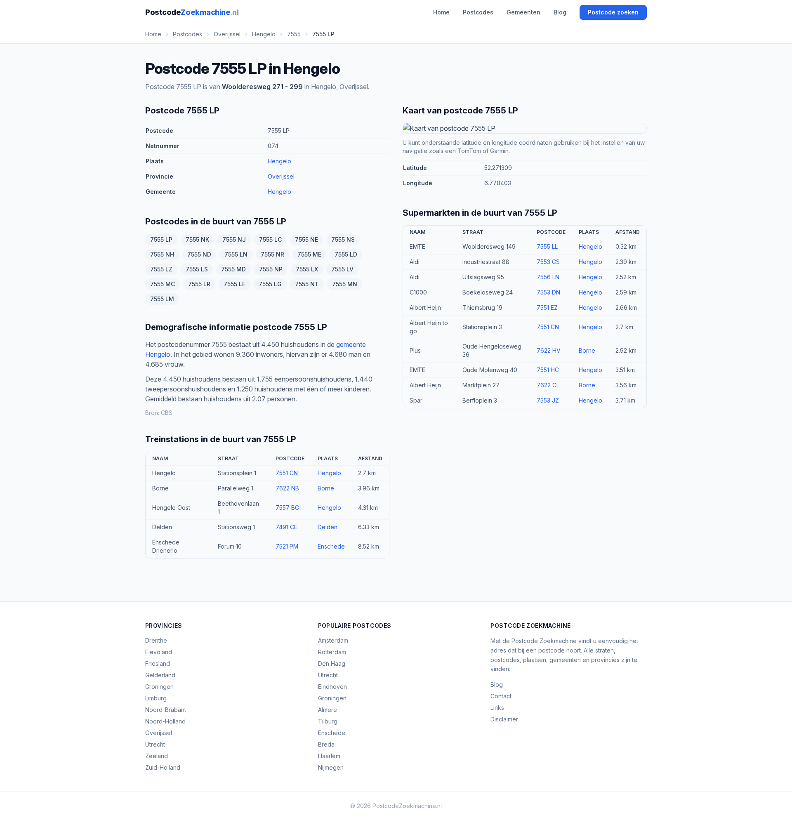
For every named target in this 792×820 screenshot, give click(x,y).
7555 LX (307, 269)
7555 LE (234, 283)
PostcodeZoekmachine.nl (407, 805)
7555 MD (233, 269)
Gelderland (160, 675)
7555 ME (309, 254)
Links (497, 707)
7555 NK (197, 239)
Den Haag (331, 663)
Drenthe (156, 640)
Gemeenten (523, 12)
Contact (501, 696)
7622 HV (549, 350)
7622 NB (287, 488)
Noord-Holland (165, 721)
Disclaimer (504, 719)
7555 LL (547, 246)
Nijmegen (331, 767)
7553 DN (548, 292)
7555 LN (236, 254)
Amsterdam (333, 640)
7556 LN (548, 276)
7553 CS (548, 261)
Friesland (157, 663)
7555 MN (344, 283)
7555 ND (199, 254)
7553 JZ (548, 400)
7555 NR (272, 254)
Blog (560, 12)
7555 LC (270, 239)
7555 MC (162, 283)
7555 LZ (161, 269)
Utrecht (155, 744)
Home (441, 12)
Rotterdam (332, 651)
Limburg (156, 698)
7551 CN (287, 472)
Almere (327, 709)
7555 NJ (234, 239)
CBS (166, 412)
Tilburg (327, 721)
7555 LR (199, 283)
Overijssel (281, 176)
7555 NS (343, 239)
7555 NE (306, 239)
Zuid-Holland (162, 767)
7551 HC (548, 369)
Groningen (159, 686)
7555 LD (346, 254)
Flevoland (158, 651)
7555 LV (342, 269)
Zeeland (156, 755)
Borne (326, 488)
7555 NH (162, 254)
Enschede (331, 546)
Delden (327, 526)
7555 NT (307, 283)
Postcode (191, 12)
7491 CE (286, 526)
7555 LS (197, 269)
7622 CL (548, 385)
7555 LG (270, 283)
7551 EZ (547, 307)
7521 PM (287, 546)
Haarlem (329, 755)
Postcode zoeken (613, 12)
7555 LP (161, 239)
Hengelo (279, 161)
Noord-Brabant (165, 709)
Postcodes (478, 12)
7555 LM (162, 298)
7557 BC (287, 507)
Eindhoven (332, 686)
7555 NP (271, 269)
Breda (326, 744)
